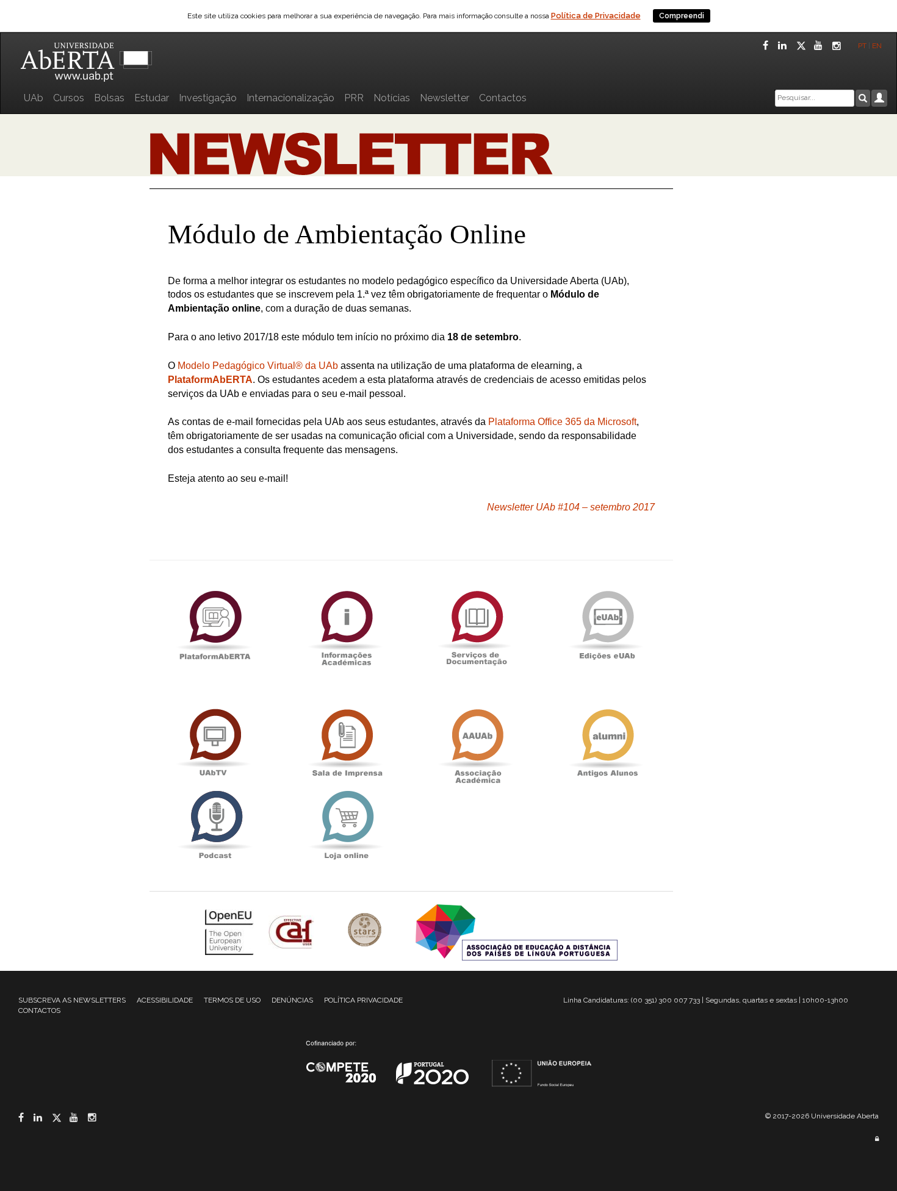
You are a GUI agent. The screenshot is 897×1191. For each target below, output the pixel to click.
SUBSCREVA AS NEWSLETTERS (72, 1000)
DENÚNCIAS (292, 1000)
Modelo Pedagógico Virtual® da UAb (258, 365)
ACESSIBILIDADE (165, 1000)
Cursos (68, 98)
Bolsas (109, 98)
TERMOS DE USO (232, 1000)
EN (878, 45)
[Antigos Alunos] (607, 743)
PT (862, 45)
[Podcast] (214, 825)
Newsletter (444, 98)
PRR (354, 98)
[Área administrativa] (877, 1139)
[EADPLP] (516, 931)
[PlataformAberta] (214, 625)
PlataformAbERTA (210, 379)
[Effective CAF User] (292, 931)
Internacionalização (290, 98)
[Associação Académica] (476, 743)
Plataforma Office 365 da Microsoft (562, 422)
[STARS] (366, 931)
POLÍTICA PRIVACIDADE (363, 1000)
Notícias (391, 98)
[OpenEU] (230, 931)
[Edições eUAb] (607, 625)
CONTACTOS (39, 1010)
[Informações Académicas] (346, 625)
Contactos (503, 98)
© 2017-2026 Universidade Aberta (822, 1116)
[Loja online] (346, 825)
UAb (33, 98)
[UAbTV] (214, 743)
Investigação (208, 98)
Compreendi (681, 16)
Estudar (151, 98)
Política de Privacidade (596, 15)
